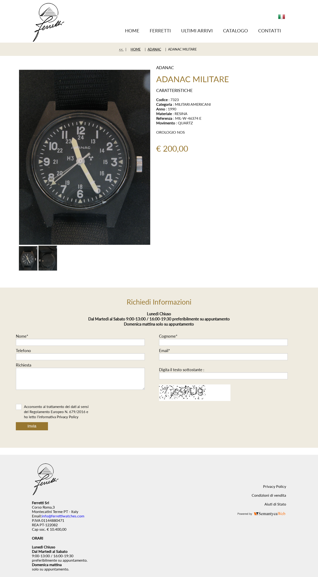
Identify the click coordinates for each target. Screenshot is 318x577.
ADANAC (154, 49)
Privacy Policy (67, 417)
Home (132, 30)
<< (121, 49)
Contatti (269, 30)
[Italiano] (281, 18)
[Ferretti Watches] (48, 40)
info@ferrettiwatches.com (63, 516)
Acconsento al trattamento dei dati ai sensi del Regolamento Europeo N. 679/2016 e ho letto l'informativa (56, 411)
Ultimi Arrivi (197, 30)
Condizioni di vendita (269, 495)
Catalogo (235, 30)
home (136, 49)
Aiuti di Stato (275, 504)
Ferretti (160, 30)
